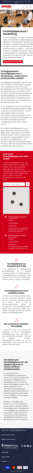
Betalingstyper (8, 435)
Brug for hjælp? (9, 439)
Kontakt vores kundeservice (14, 430)
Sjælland (6, 457)
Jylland (5, 452)
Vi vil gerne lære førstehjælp (12, 61)
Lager (4, 461)
